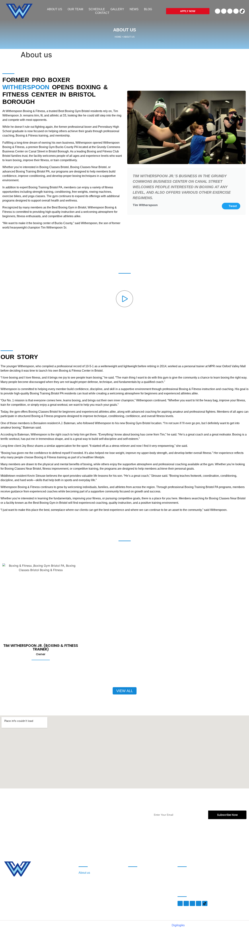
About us (54, 9)
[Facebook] (217, 11)
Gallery (117, 9)
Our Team (75, 9)
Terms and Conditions (142, 872)
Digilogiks (178, 925)
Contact (102, 12)
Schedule (97, 9)
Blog (148, 9)
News (134, 9)
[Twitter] (223, 11)
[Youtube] (230, 11)
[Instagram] (236, 11)
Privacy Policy (137, 878)
